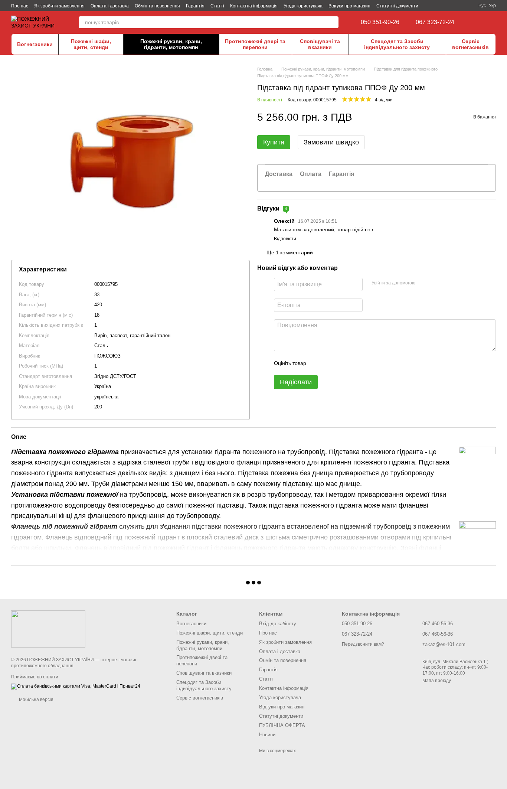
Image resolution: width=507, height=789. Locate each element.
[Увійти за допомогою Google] (435, 283)
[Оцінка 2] (330, 363)
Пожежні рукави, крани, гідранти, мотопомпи (171, 44)
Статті (217, 6)
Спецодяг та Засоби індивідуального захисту (397, 44)
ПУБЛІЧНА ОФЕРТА (282, 725)
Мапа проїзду (436, 680)
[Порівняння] (477, 22)
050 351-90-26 (380, 22)
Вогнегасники (35, 44)
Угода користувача (303, 6)
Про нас (19, 6)
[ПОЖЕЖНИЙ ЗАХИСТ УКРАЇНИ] (48, 628)
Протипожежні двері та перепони (255, 44)
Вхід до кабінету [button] (277, 623)
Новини (267, 734)
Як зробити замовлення (59, 6)
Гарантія (195, 6)
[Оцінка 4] (354, 363)
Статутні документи (397, 6)
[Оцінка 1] (318, 363)
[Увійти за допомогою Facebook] (423, 283)
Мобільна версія (35, 699)
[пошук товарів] (332, 22)
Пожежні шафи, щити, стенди (91, 44)
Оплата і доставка (110, 6)
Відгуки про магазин (349, 6)
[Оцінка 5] (366, 363)
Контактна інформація (254, 6)
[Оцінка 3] (342, 363)
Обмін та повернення (157, 6)
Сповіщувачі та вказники (320, 44)
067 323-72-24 (435, 22)
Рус (482, 5)
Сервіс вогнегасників (470, 44)
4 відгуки (384, 99)
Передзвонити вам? (363, 644)
